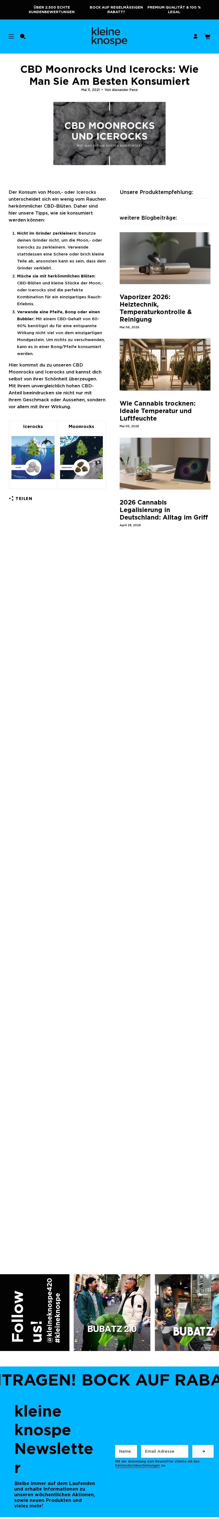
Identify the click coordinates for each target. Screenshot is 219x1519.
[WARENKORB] (206, 36)
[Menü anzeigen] (11, 36)
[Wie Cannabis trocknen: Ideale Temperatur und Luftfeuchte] (165, 365)
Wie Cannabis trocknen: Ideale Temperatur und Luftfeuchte (157, 411)
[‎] (203, 1451)
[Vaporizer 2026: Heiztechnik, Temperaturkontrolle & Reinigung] (165, 258)
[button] (22, 36)
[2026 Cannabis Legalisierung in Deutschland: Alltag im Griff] (165, 464)
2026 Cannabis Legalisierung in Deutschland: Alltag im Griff (164, 510)
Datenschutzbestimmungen (137, 1465)
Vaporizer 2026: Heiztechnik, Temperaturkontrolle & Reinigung (156, 308)
